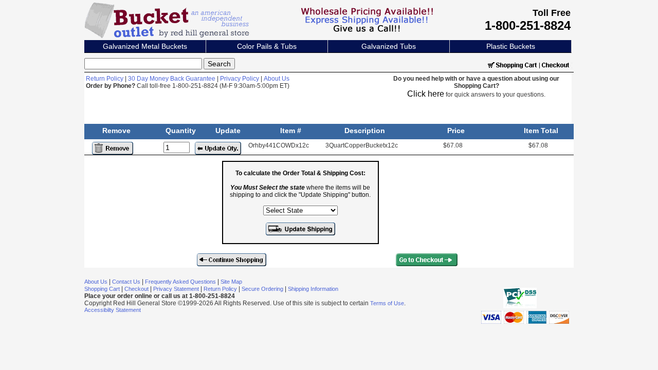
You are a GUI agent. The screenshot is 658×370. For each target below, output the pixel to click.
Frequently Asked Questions (180, 282)
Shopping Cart (102, 289)
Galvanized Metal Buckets (145, 46)
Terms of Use (387, 303)
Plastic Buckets (510, 46)
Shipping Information (313, 289)
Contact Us (126, 282)
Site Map (231, 282)
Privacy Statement (176, 289)
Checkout (136, 289)
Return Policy (104, 78)
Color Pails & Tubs (267, 46)
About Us (276, 78)
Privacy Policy (239, 78)
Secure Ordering (262, 289)
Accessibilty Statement (112, 310)
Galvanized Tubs (388, 46)
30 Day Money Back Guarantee (171, 78)
